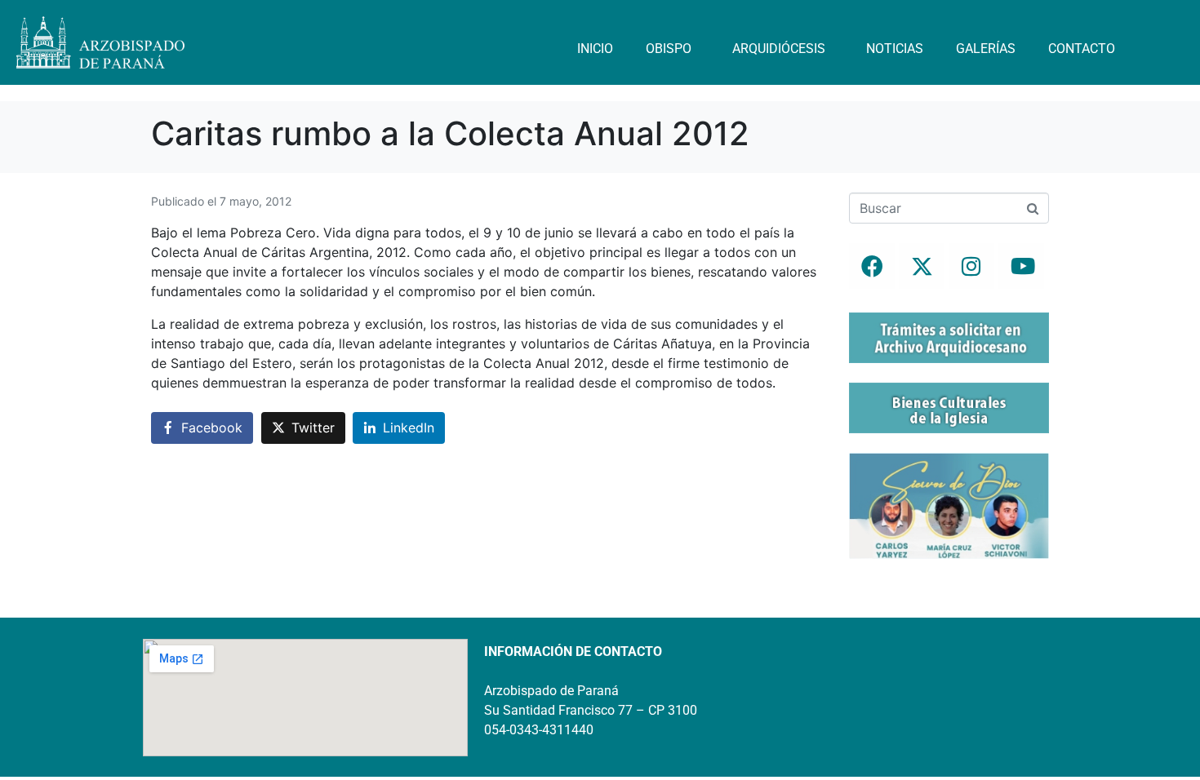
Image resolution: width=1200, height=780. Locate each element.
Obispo (668, 48)
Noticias (894, 48)
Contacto (1081, 48)
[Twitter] (921, 266)
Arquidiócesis (778, 48)
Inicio (595, 48)
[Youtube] (1021, 266)
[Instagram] (971, 266)
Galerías (986, 48)
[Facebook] (872, 266)
